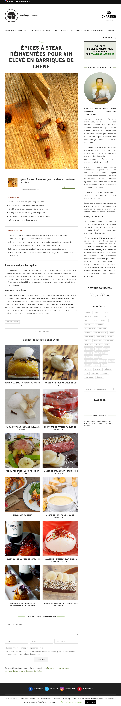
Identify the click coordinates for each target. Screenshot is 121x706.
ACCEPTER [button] (91, 702)
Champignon (90, 329)
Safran (88, 369)
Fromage (97, 341)
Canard (104, 321)
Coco (112, 333)
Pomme (103, 361)
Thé (86, 373)
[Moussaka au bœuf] (22, 494)
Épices (111, 31)
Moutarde (89, 349)
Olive (106, 349)
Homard (88, 345)
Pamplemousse (100, 353)
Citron (87, 333)
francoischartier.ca (23, 2)
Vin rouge (89, 377)
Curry (110, 337)
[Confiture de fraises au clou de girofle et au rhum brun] (60, 406)
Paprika (88, 357)
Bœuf (87, 321)
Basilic (105, 313)
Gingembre (109, 341)
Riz (104, 365)
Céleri (87, 341)
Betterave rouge (91, 317)
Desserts (75, 31)
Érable (99, 377)
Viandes (46, 31)
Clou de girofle (12, 322)
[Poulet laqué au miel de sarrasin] (22, 538)
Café (95, 321)
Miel (106, 345)
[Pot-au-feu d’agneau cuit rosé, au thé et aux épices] (22, 450)
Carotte (99, 325)
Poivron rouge (91, 361)
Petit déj (9, 31)
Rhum (97, 365)
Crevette (100, 337)
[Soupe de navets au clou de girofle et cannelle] (60, 494)
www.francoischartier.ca (105, 212)
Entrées (35, 31)
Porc (112, 361)
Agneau (88, 313)
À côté (64, 31)
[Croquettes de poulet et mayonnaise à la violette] (22, 582)
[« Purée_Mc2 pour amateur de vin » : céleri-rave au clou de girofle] (60, 362)
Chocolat (102, 329)
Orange (88, 353)
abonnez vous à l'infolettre (96, 159)
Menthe (98, 345)
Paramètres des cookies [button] (71, 702)
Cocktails (22, 31)
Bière (105, 317)
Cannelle (88, 325)
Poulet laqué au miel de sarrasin (23, 559)
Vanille (104, 373)
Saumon (98, 369)
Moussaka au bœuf (22, 515)
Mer (56, 31)
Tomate (95, 373)
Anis (96, 313)
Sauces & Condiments (94, 31)
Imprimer (69, 187)
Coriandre (89, 337)
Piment (98, 357)
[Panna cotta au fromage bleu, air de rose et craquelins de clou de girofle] (22, 406)
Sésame (108, 369)
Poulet (88, 365)
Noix (98, 349)
